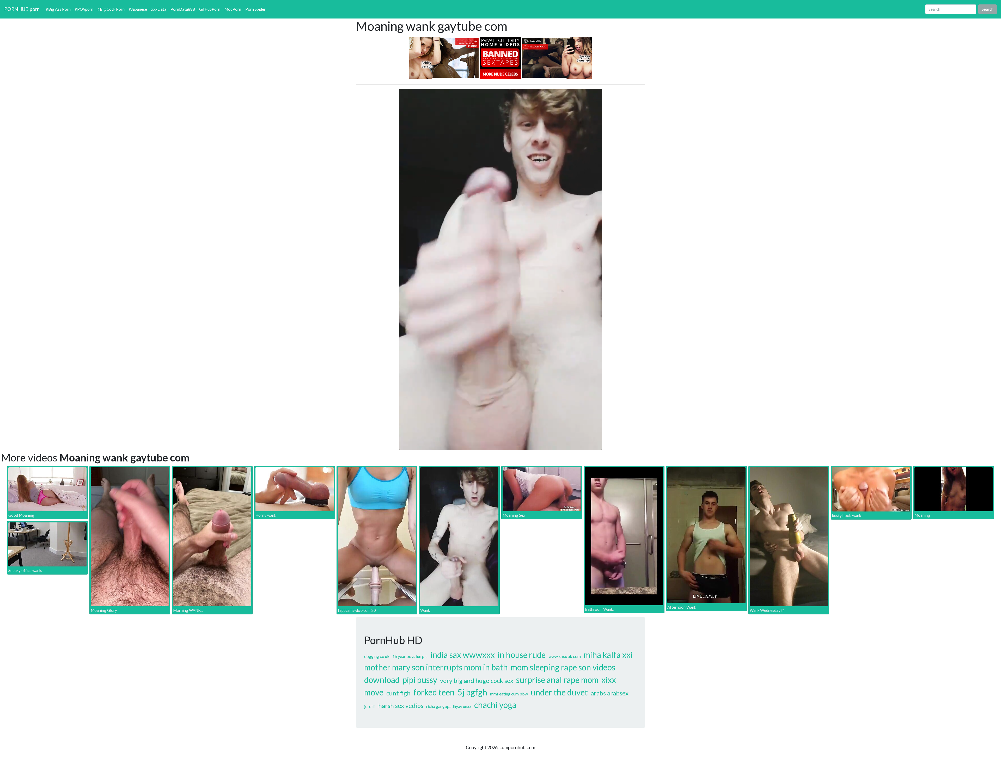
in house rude (522, 655)
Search (987, 9)
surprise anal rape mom (557, 680)
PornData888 (182, 9)
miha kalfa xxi (608, 655)
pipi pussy (419, 680)
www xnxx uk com (564, 656)
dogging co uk (376, 656)
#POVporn (84, 9)
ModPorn (232, 9)
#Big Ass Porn (58, 9)
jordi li (369, 706)
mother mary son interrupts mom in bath (436, 667)
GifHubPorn (209, 9)
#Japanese (138, 9)
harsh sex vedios (400, 705)
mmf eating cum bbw (509, 693)
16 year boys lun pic (410, 656)
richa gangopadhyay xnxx (448, 706)
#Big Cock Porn (111, 9)
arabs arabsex (609, 693)
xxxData (158, 9)
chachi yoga (495, 705)
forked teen (434, 692)
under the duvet (559, 692)
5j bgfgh (472, 692)
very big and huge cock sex (476, 680)
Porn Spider (255, 9)
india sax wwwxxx (462, 655)
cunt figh (398, 693)
